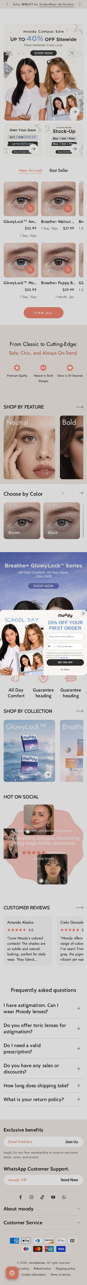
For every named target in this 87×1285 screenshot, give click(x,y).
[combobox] (51, 646)
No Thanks (65, 669)
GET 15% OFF (65, 662)
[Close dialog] (83, 613)
